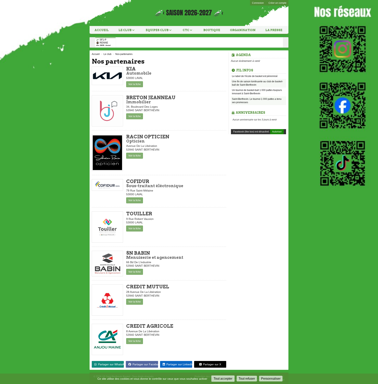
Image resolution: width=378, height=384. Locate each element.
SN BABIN (138, 253)
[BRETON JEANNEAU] (107, 111)
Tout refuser (247, 378)
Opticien (135, 141)
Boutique (211, 30)
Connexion (258, 3)
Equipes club (157, 30)
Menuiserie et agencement (154, 257)
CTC (186, 30)
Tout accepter (223, 378)
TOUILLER (139, 214)
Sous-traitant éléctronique (154, 185)
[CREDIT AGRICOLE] (107, 339)
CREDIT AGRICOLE (149, 326)
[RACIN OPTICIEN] (107, 152)
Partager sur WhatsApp (111, 364)
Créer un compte (277, 3)
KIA (131, 69)
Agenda (243, 55)
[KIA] (107, 76)
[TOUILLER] (107, 227)
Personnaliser (271, 378)
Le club (125, 30)
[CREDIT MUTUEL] (107, 300)
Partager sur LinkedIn (179, 364)
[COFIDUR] (107, 185)
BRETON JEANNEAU (150, 97)
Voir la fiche (134, 84)
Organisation (243, 30)
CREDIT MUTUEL (147, 287)
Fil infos (244, 70)
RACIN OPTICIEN (147, 137)
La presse (273, 30)
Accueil (101, 30)
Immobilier (138, 102)
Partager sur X (212, 364)
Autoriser (277, 131)
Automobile (138, 73)
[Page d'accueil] (101, 13)
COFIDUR (137, 181)
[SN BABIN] (107, 264)
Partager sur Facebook (145, 364)
